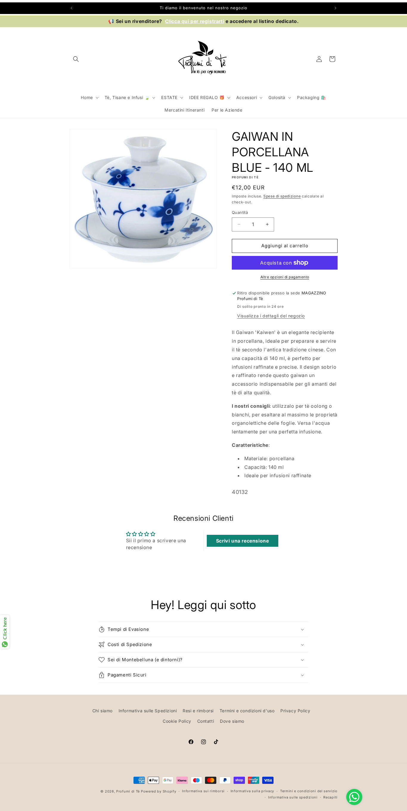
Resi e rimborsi (198, 710)
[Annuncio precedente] (71, 8)
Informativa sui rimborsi (203, 791)
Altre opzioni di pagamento (284, 277)
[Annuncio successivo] (335, 8)
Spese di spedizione (282, 196)
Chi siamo (102, 710)
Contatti (205, 721)
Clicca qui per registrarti (194, 21)
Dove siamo (232, 721)
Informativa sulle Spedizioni (148, 710)
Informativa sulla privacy (252, 791)
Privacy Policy (295, 710)
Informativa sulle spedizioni (293, 797)
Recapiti (330, 797)
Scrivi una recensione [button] (242, 541)
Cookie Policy (177, 721)
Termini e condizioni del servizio (309, 791)
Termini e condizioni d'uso (247, 710)
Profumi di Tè (128, 791)
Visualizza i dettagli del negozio (271, 315)
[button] (76, 59)
